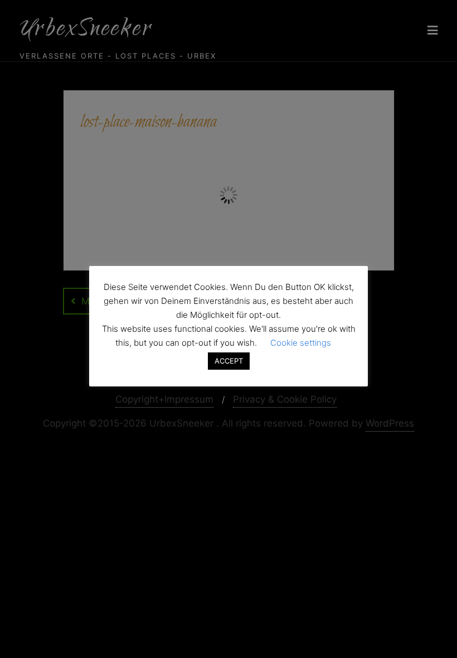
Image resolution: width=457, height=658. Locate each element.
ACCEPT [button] (229, 360)
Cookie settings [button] (300, 342)
